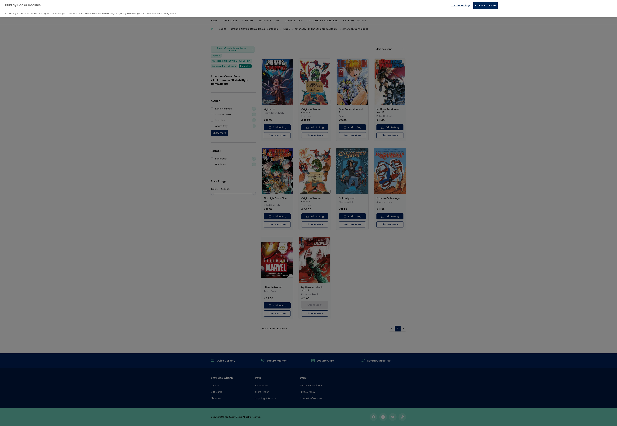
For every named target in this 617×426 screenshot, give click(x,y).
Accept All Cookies (485, 5)
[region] (308, 8)
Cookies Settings (460, 5)
